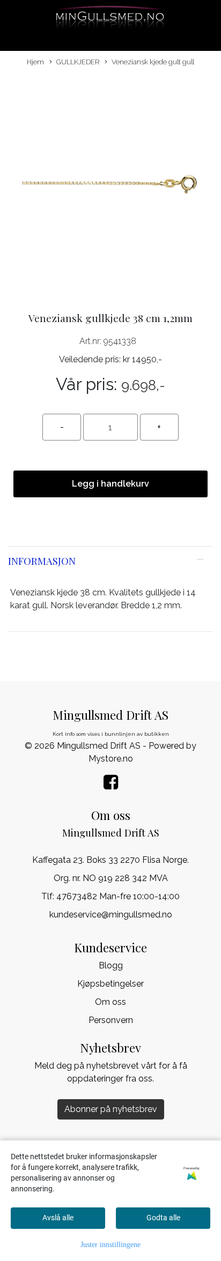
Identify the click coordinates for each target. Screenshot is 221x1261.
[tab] (110, 561)
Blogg (111, 965)
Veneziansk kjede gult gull (153, 62)
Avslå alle (57, 1217)
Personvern (111, 1020)
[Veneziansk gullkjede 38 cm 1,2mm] (110, 185)
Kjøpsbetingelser (110, 984)
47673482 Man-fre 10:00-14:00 (118, 896)
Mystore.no (111, 758)
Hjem (35, 62)
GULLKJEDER (78, 62)
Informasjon (42, 561)
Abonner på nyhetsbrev (110, 1109)
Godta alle (163, 1217)
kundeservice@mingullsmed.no (110, 914)
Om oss (110, 1002)
